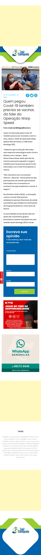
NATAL (22, 446)
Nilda (25, 446)
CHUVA (34, 439)
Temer (18, 455)
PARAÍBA (14, 448)
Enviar (24, 292)
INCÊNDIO (22, 444)
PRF (28, 450)
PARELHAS (21, 448)
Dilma (37, 441)
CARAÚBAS (23, 439)
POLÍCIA (34, 448)
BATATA (12, 439)
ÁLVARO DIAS (20, 457)
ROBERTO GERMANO (12, 453)
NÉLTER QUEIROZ (33, 446)
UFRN (21, 455)
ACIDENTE (5, 437)
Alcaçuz (11, 437)
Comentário (11, 251)
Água (35, 455)
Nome (9, 270)
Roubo (31, 453)
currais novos (30, 441)
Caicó (17, 439)
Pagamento (7, 448)
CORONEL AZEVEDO (8, 441)
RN (4, 453)
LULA (11, 446)
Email (8, 281)
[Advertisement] (20, 25)
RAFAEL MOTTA (34, 450)
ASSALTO (17, 437)
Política (24, 450)
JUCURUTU (6, 446)
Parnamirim (28, 448)
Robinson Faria (23, 453)
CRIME (17, 441)
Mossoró (16, 446)
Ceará (29, 439)
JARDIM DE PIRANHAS (32, 444)
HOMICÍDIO (15, 444)
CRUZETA (22, 441)
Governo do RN (6, 444)
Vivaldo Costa (28, 455)
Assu (8, 439)
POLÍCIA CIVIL (6, 450)
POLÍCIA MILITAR (16, 450)
